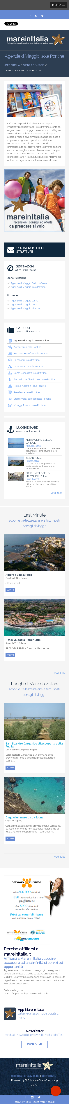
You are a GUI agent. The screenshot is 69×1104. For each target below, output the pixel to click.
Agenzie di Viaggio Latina (24, 300)
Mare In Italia (12, 65)
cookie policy (49, 1075)
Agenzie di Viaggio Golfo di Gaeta (29, 283)
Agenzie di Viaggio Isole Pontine (28, 287)
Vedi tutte (59, 673)
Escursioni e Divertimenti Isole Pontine (34, 379)
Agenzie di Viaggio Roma (24, 304)
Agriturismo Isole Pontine (27, 347)
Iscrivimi (34, 1044)
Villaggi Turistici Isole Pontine (29, 405)
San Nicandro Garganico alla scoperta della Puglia (34, 745)
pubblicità (16, 1075)
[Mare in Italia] (34, 44)
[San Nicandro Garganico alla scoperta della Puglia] (34, 738)
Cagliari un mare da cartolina (24, 817)
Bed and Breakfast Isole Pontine (31, 353)
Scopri (10, 590)
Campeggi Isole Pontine (27, 360)
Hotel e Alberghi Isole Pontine (30, 385)
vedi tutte (56, 492)
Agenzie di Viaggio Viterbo (25, 308)
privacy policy (31, 1075)
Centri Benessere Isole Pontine (30, 373)
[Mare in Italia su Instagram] (36, 16)
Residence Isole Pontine (27, 392)
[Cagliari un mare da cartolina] (34, 812)
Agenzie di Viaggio (33, 65)
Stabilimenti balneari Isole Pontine (32, 398)
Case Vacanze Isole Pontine (28, 366)
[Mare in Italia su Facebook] (30, 16)
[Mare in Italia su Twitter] (42, 16)
